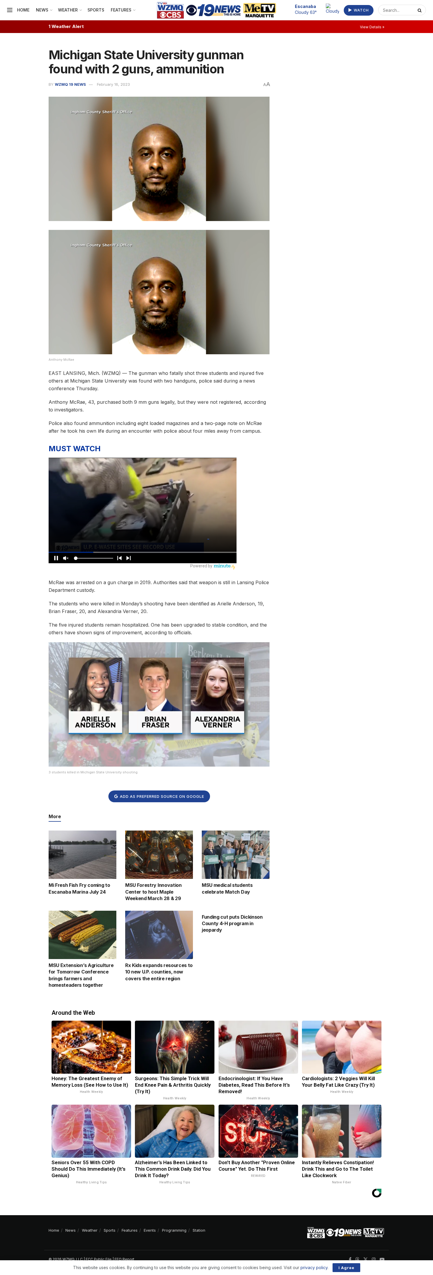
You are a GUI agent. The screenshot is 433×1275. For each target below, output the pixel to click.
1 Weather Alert (66, 26)
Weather (68, 9)
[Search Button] (420, 10)
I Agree (346, 1267)
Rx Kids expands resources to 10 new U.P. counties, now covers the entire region (159, 971)
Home (23, 9)
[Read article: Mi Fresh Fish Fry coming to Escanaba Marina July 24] (82, 855)
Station (199, 1230)
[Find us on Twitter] (365, 1259)
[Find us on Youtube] (382, 1259)
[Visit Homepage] (216, 10)
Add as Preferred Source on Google (161, 796)
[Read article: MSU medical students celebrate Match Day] (236, 855)
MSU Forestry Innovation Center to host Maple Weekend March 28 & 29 (153, 891)
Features (121, 9)
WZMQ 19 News (70, 84)
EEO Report (124, 1259)
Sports (95, 9)
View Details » (372, 27)
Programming (174, 1230)
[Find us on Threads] (357, 1259)
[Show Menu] (9, 10)
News (42, 9)
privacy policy (314, 1267)
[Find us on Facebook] (350, 1259)
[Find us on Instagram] (374, 1259)
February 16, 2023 (113, 84)
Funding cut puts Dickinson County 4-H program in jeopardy (232, 923)
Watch (361, 10)
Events (150, 1230)
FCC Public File (99, 1259)
